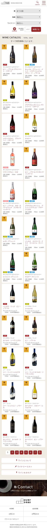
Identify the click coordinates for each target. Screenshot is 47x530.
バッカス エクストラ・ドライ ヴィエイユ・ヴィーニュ (34, 243)
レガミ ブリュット (9, 241)
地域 (13, 17)
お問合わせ (35, 514)
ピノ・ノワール (30, 340)
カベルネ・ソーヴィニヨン (12, 340)
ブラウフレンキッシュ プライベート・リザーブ (34, 106)
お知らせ (12, 514)
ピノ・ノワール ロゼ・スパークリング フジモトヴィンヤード (12, 207)
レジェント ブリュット (10, 277)
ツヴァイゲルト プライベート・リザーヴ (12, 139)
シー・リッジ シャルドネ (11, 372)
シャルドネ (6, 105)
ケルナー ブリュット (32, 277)
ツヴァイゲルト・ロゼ (10, 172)
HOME (12, 508)
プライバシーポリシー (11, 519)
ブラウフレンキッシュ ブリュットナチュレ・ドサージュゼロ (34, 207)
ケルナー (28, 138)
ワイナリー (11, 23)
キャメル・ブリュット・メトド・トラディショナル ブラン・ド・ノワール (34, 71)
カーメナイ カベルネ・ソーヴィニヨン (12, 440)
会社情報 (35, 508)
